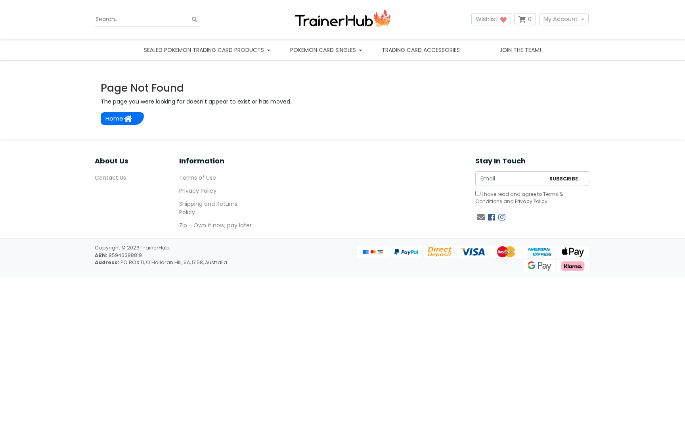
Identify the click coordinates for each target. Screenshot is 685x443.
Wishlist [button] (487, 19)
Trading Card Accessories (421, 50)
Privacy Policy (197, 191)
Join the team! (520, 50)
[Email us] (481, 217)
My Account (560, 19)
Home (114, 118)
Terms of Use (197, 178)
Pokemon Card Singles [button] (324, 50)
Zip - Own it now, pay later (215, 225)
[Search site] (194, 19)
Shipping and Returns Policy (208, 208)
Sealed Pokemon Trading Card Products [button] (205, 50)
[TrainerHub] (342, 19)
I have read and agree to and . (519, 198)
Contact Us (110, 178)
